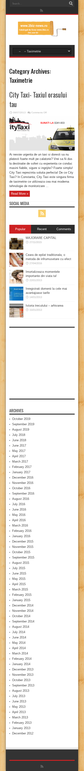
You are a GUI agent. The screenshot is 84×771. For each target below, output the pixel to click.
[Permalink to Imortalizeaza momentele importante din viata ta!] (16, 282)
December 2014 (22, 605)
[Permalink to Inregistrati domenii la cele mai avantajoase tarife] (16, 299)
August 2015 (20, 563)
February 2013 (22, 722)
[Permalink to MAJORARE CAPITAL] (16, 249)
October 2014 (21, 616)
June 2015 (19, 573)
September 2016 (23, 493)
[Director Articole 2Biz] (42, 33)
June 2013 (19, 701)
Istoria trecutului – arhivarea (44, 305)
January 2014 (21, 664)
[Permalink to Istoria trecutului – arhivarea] (16, 316)
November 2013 (22, 674)
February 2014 (22, 658)
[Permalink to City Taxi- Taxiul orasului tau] (42, 149)
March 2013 (20, 717)
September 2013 (23, 685)
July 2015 (18, 568)
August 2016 (20, 499)
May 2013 (18, 706)
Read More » (19, 193)
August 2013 (20, 690)
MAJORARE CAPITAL (41, 238)
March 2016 (20, 525)
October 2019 (21, 419)
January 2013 (21, 728)
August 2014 (20, 626)
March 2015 (20, 589)
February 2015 (22, 594)
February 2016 (22, 531)
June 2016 (19, 509)
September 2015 (23, 557)
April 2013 (19, 712)
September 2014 (23, 621)
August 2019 (20, 429)
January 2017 (21, 472)
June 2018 (19, 440)
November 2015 (22, 547)
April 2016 (19, 520)
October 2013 (21, 680)
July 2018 (18, 435)
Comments (63, 229)
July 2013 (18, 696)
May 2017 (18, 451)
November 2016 (22, 483)
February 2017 (22, 467)
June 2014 (19, 637)
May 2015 (18, 579)
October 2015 (21, 552)
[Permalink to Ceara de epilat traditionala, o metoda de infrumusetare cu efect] (16, 265)
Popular (20, 229)
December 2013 (22, 669)
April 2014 (19, 648)
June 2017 (19, 445)
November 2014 (22, 610)
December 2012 (22, 733)
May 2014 (18, 642)
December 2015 (22, 541)
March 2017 (20, 461)
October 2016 (21, 488)
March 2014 (20, 653)
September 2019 (23, 424)
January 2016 (21, 536)
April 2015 (19, 584)
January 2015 (21, 600)
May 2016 (18, 515)
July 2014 (18, 632)
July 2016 (18, 504)
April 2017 (19, 456)
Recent (42, 229)
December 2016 (22, 477)
